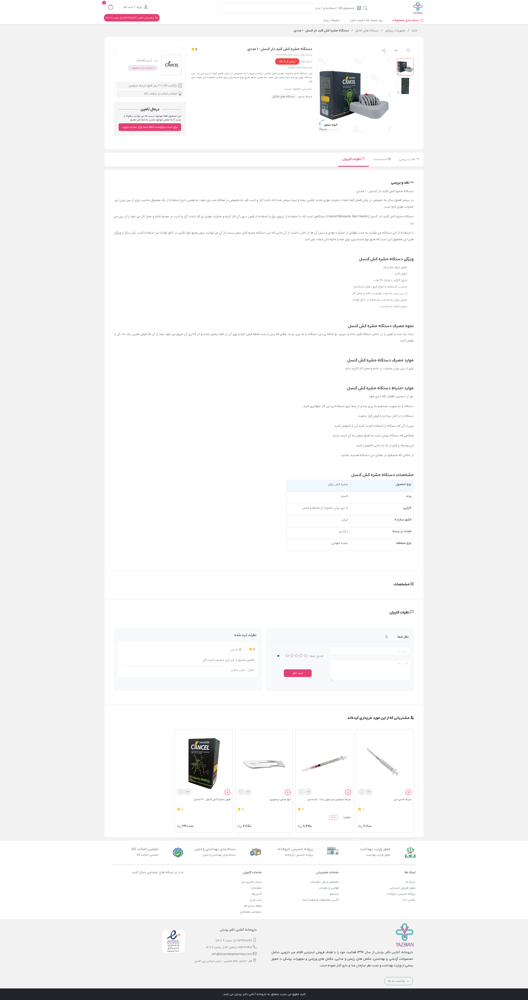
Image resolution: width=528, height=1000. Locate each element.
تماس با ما (409, 900)
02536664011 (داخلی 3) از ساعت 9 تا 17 (229, 947)
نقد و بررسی (407, 159)
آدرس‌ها (257, 894)
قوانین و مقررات (328, 888)
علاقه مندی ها (253, 906)
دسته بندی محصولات (406, 20)
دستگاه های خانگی (283, 97)
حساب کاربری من (251, 882)
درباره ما (410, 882)
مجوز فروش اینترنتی (402, 888)
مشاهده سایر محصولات (142, 68)
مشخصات (380, 159)
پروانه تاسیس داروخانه (401, 894)
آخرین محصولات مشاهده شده (320, 900)
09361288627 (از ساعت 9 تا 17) (234, 941)
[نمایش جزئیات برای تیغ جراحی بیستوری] (264, 763)
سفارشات (256, 888)
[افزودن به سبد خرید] (408, 793)
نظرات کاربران (351, 159)
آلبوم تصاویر (330, 125)
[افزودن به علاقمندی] (361, 792)
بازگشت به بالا (397, 981)
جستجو (334, 894)
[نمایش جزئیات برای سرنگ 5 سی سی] (384, 763)
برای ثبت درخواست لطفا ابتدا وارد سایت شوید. (150, 127)
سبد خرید (256, 900)
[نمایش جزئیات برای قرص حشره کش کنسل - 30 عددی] (203, 763)
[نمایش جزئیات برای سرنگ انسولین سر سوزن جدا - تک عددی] (324, 763)
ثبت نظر (297, 673)
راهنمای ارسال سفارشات (324, 882)
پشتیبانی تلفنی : (130, 18)
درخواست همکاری (251, 912)
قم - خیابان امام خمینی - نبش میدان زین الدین (223, 961)
